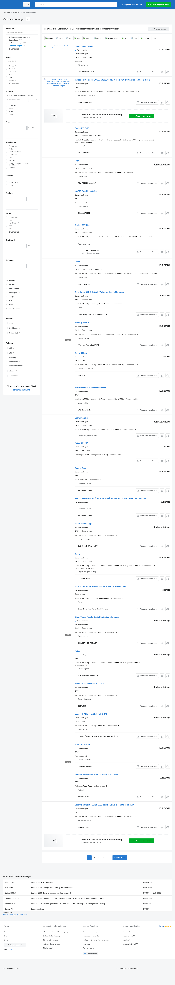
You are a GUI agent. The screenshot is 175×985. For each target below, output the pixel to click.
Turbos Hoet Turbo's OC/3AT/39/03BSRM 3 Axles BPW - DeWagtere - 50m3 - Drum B (112, 80)
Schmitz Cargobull (83, 744)
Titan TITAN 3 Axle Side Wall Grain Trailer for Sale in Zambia (101, 587)
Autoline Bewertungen (51, 944)
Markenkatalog (48, 948)
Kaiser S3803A (81, 443)
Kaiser (78, 651)
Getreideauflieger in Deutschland (15, 914)
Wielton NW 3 (10, 882)
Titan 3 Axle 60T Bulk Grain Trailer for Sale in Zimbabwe (99, 292)
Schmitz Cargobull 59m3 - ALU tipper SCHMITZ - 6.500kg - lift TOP (104, 805)
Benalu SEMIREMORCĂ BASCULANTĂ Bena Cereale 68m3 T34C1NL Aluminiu (110, 499)
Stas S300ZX (10, 888)
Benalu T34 (9, 909)
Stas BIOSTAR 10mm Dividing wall (90, 387)
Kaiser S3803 (10, 904)
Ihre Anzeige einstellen (141, 116)
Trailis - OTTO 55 (82, 225)
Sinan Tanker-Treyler (84, 46)
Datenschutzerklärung (51, 936)
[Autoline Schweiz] (12, 4)
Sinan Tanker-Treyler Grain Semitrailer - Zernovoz (97, 617)
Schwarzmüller (81, 418)
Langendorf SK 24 (12, 898)
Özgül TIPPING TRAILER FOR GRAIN (91, 714)
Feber (77, 262)
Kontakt (6, 940)
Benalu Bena (80, 468)
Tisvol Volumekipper (84, 524)
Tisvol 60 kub (81, 353)
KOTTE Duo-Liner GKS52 (86, 191)
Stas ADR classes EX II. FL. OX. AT (90, 684)
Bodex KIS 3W (10, 893)
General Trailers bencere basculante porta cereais (97, 774)
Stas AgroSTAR (82, 323)
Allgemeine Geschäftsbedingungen (56, 932)
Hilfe (5, 936)
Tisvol (77, 554)
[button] (162, 72)
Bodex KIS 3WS (82, 128)
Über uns (7, 932)
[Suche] (37, 4)
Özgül (77, 161)
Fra (10, 949)
